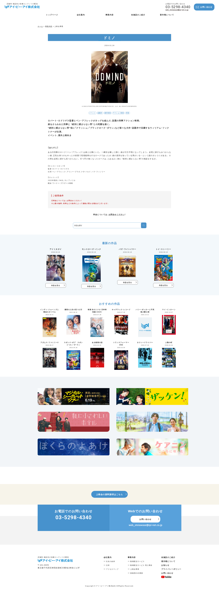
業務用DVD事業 (136, 573)
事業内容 (132, 557)
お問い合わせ (206, 6)
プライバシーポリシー (171, 569)
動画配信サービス (137, 561)
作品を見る (55, 285)
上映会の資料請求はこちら (109, 494)
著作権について (168, 561)
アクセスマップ (112, 569)
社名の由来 (110, 561)
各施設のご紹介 (168, 557)
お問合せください (117, 214)
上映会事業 (134, 569)
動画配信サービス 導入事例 (141, 565)
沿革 (108, 565)
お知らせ (165, 565)
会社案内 (108, 557)
